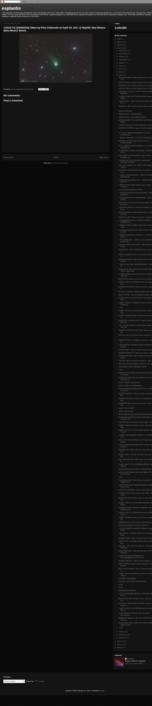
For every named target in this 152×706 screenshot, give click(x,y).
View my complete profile (134, 663)
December (123, 50)
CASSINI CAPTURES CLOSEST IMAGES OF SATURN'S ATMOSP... (134, 161)
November (123, 54)
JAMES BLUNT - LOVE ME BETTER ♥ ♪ (133, 117)
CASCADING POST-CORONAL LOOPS (132, 367)
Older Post (103, 157)
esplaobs (11, 8)
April (121, 75)
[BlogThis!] (41, 89)
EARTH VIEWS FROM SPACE (129, 382)
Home (56, 157)
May (121, 72)
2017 (119, 48)
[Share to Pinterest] (48, 89)
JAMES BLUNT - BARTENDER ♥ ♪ (131, 114)
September (123, 60)
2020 (119, 39)
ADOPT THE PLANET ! (127, 408)
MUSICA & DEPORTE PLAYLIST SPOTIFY (134, 525)
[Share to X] (43, 89)
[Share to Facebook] (46, 89)
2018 (119, 45)
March (121, 632)
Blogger (102, 690)
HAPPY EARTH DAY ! (126, 411)
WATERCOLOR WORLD (127, 590)
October (122, 57)
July (120, 66)
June (121, 69)
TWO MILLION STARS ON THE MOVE (132, 581)
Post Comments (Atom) (60, 163)
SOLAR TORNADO (125, 111)
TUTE (121, 307)
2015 (119, 644)
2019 (119, 42)
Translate (41, 681)
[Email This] (39, 89)
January (122, 638)
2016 (119, 641)
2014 (119, 647)
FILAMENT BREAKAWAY (127, 578)
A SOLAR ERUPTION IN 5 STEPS (131, 190)
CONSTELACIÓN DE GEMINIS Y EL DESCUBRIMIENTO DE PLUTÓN (131, 557)
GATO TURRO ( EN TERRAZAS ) (130, 386)
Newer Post (8, 157)
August (122, 63)
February (122, 635)
